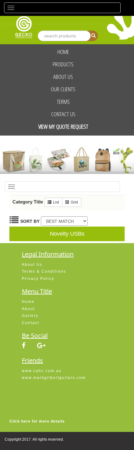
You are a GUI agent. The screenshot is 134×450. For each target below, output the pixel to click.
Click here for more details (37, 421)
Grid (74, 202)
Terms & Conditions (44, 271)
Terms (63, 102)
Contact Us (63, 114)
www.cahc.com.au (42, 371)
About (28, 309)
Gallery (30, 316)
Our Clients (63, 89)
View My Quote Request (63, 126)
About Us (63, 77)
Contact (30, 323)
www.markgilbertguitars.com (54, 378)
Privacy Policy (38, 278)
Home (63, 52)
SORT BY (30, 221)
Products (63, 64)
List (56, 202)
